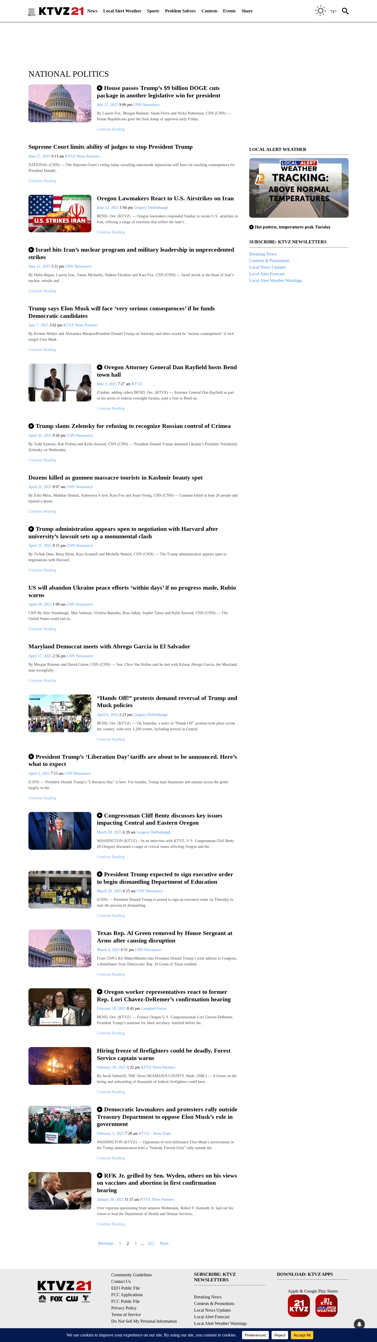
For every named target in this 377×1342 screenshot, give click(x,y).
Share (247, 11)
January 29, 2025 (111, 1199)
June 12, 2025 (39, 266)
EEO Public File (125, 1288)
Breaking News (263, 254)
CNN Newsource (146, 105)
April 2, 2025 (39, 773)
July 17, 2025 (108, 105)
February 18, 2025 (112, 1067)
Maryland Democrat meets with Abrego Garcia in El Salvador (109, 646)
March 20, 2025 (110, 891)
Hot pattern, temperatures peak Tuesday (293, 227)
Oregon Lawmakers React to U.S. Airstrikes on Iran (165, 198)
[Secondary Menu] (35, 11)
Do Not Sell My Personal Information (144, 1321)
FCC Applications (127, 1294)
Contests (209, 11)
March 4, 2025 (109, 950)
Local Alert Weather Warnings (275, 280)
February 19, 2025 (112, 1008)
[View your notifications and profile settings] (359, 1324)
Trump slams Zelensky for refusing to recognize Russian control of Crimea (133, 425)
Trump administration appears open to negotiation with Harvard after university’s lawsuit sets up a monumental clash (123, 532)
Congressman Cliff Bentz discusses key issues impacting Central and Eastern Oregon (159, 819)
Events (229, 11)
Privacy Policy (124, 1308)
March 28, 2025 (110, 832)
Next (164, 1243)
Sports (153, 11)
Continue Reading (111, 129)
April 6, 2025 (108, 715)
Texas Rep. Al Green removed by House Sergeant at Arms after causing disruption (164, 937)
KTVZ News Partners (82, 156)
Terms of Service (126, 1314)
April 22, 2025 (40, 435)
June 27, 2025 (39, 156)
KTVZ (137, 384)
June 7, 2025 (38, 325)
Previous (105, 1243)
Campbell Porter (154, 1008)
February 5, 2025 (111, 1133)
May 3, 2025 (107, 384)
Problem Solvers (180, 11)
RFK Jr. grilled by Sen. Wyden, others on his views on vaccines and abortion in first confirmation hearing (167, 1183)
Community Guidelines (131, 1274)
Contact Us (121, 1281)
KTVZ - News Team (155, 1133)
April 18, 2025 (40, 604)
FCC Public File (125, 1301)
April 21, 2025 (40, 546)
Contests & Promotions (269, 260)
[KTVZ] (61, 11)
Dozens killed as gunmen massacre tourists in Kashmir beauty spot (115, 477)
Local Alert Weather (122, 11)
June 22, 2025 (108, 208)
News (92, 11)
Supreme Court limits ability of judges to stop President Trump (110, 146)
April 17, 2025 (40, 656)
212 (151, 1243)
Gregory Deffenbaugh (151, 208)
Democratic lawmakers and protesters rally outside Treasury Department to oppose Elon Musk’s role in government (167, 1116)
